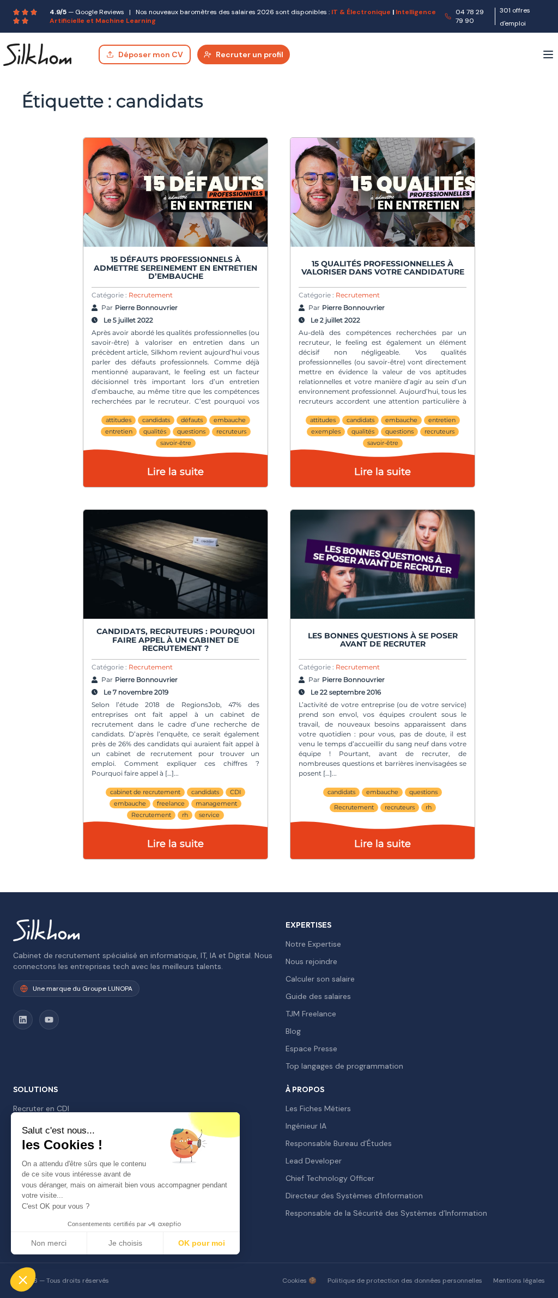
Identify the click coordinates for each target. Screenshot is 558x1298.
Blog (293, 1031)
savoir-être (175, 443)
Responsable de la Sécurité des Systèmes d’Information (386, 1213)
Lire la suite (175, 472)
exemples (326, 431)
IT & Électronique (361, 12)
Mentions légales (519, 1280)
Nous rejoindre (311, 961)
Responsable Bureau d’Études (339, 1143)
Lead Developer (314, 1161)
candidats (156, 420)
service (209, 815)
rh (185, 815)
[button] (23, 1279)
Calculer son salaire (320, 979)
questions (191, 431)
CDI (235, 792)
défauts (192, 420)
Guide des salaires (318, 996)
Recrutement (151, 295)
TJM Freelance (311, 1014)
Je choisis (125, 1243)
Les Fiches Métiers (318, 1108)
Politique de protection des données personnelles (404, 1280)
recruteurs (231, 431)
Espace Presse (311, 1048)
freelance (171, 803)
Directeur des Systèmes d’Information (354, 1196)
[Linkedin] (23, 1019)
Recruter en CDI (41, 1108)
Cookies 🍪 (299, 1280)
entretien (118, 431)
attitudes (118, 420)
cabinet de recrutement (145, 792)
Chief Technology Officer (330, 1178)
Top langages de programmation (344, 1066)
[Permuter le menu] (548, 54)
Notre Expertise (313, 944)
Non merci (48, 1243)
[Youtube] (49, 1019)
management (216, 803)
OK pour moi (201, 1243)
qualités (154, 431)
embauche (230, 420)
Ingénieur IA (306, 1126)
